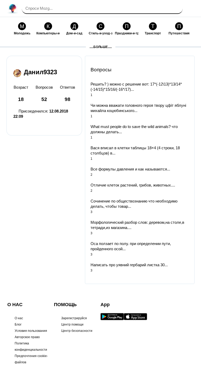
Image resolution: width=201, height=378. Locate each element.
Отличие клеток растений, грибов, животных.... (133, 185)
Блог (18, 324)
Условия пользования (31, 331)
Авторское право (27, 337)
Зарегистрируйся (74, 318)
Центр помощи (72, 324)
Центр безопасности (76, 331)
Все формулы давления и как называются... (130, 169)
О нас (19, 318)
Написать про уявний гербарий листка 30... (129, 265)
